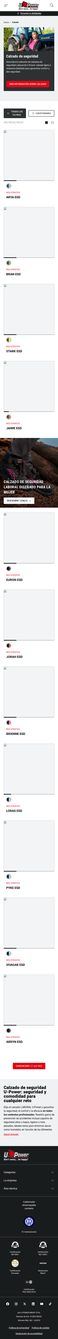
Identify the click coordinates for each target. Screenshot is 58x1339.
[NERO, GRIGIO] (8, 568)
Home (6, 22)
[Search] (51, 5)
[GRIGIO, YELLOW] (8, 339)
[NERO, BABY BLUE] (8, 799)
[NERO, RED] (8, 645)
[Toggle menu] (6, 5)
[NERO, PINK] (8, 722)
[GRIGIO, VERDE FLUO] (8, 262)
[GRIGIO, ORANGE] (8, 416)
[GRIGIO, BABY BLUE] (8, 185)
